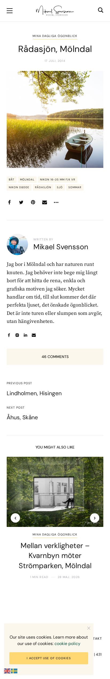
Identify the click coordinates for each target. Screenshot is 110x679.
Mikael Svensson (60, 246)
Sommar (74, 187)
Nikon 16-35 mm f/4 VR (57, 179)
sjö (60, 187)
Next (94, 518)
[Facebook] (9, 202)
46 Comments (55, 356)
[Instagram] (17, 335)
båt (11, 179)
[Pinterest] (32, 202)
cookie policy (67, 643)
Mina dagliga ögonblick (55, 36)
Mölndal (27, 179)
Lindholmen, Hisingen (34, 393)
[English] (7, 671)
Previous (15, 518)
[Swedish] (14, 671)
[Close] (89, 628)
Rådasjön (43, 187)
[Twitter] (21, 202)
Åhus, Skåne (22, 417)
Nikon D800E (19, 187)
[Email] (44, 202)
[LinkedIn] (25, 335)
